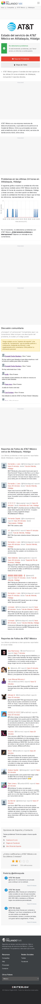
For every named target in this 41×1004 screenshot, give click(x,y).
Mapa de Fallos (21, 65)
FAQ (3, 961)
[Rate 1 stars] (13, 861)
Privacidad (5, 965)
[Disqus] (20, 377)
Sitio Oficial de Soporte (13, 846)
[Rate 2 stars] (17, 861)
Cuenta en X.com (12, 840)
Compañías (10, 7)
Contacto (5, 968)
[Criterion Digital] (20, 987)
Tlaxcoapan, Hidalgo (15, 523)
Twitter (23, 958)
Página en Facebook (13, 843)
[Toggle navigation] (38, 3)
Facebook (24, 961)
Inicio (2, 7)
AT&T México (21, 7)
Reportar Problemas (21, 59)
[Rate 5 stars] (27, 861)
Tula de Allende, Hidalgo (22, 533)
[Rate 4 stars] (24, 861)
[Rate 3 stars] (20, 861)
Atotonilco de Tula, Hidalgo (29, 505)
